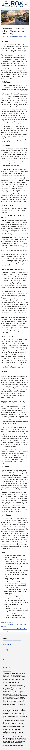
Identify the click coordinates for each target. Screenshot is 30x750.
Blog (4, 659)
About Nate (6, 657)
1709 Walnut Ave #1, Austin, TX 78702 (12, 640)
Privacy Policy (6, 667)
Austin (5, 622)
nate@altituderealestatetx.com (10, 645)
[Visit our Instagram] (7, 650)
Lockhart (10, 622)
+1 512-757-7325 (9, 644)
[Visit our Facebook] (4, 650)
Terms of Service (7, 671)
